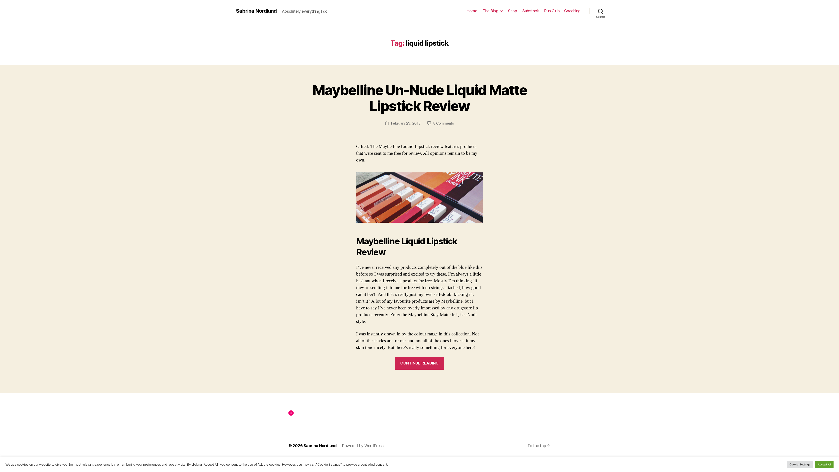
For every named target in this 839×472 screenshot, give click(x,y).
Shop (512, 11)
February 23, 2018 (405, 123)
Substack (530, 11)
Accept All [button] (824, 464)
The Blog (490, 11)
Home (472, 11)
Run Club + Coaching (562, 11)
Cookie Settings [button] (799, 464)
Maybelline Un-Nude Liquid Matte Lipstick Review (419, 98)
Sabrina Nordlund (256, 11)
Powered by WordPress (363, 445)
